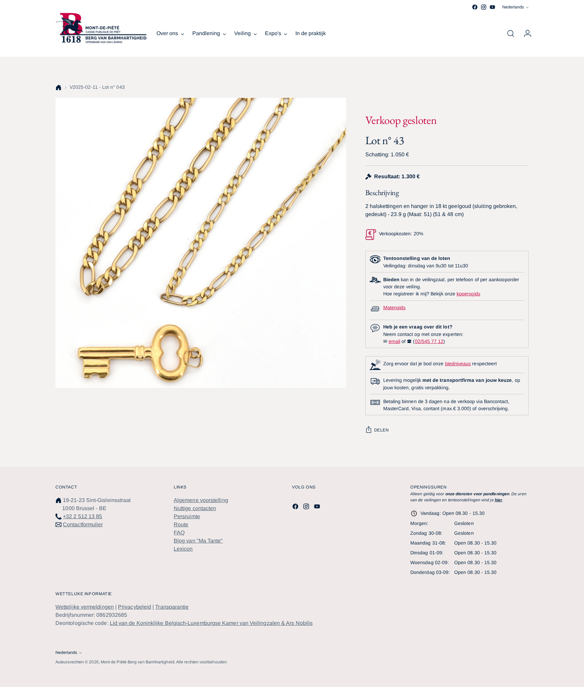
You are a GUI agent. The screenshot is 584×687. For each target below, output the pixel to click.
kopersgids (468, 293)
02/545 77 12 (429, 341)
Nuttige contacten (195, 508)
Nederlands (513, 7)
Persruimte (187, 516)
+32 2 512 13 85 (82, 516)
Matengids (394, 307)
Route (181, 524)
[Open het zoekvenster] (510, 33)
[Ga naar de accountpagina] (525, 33)
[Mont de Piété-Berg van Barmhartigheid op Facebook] (475, 7)
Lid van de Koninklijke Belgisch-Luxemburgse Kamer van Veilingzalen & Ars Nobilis (211, 623)
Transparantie (172, 607)
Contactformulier (83, 524)
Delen (381, 430)
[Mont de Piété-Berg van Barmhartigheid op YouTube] (492, 7)
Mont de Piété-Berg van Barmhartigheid (137, 662)
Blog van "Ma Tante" (198, 541)
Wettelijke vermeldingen (84, 607)
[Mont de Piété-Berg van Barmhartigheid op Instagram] (484, 7)
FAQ (179, 532)
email (394, 341)
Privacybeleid (134, 607)
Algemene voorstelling (201, 500)
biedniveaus (458, 363)
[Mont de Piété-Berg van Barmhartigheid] (101, 28)
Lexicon (183, 549)
